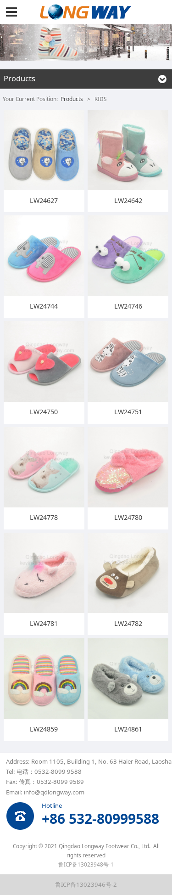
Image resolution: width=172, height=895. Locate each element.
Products (72, 98)
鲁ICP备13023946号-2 (86, 884)
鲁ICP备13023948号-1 (86, 864)
